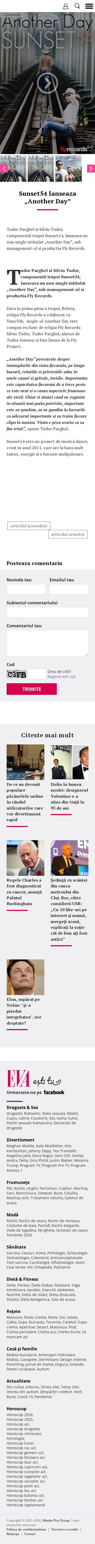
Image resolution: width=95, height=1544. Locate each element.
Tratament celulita (47, 1197)
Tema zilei (70, 1386)
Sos (62, 1317)
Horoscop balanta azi (25, 1495)
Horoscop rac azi (21, 1447)
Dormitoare (49, 1359)
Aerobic (34, 1289)
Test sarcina (17, 1262)
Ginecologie (77, 1252)
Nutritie (13, 1294)
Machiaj (81, 1188)
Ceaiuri (27, 1252)
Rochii (19, 1188)
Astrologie (15, 1438)
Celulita (71, 1193)
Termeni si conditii (64, 1529)
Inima (41, 1252)
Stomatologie (18, 1257)
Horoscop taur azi (22, 1462)
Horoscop (16, 1409)
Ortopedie (43, 1267)
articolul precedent (29, 526)
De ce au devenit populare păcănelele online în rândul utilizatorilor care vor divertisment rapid (25, 802)
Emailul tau (62, 580)
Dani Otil (62, 1155)
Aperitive (27, 1327)
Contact (30, 1534)
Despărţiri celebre (56, 1391)
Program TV (30, 1165)
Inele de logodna (21, 1230)
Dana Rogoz (42, 1155)
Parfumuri (49, 1188)
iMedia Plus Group (55, 1520)
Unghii (32, 1188)
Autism (43, 1368)
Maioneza (58, 1327)
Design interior (73, 1359)
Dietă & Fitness (22, 1279)
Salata (72, 1317)
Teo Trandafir (65, 1150)
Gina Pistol (39, 1160)
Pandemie (43, 1396)
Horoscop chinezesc (24, 1433)
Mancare (14, 1317)
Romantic (32, 1113)
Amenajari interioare (56, 1354)
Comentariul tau (24, 626)
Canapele (28, 1359)
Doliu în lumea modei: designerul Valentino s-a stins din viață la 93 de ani (69, 796)
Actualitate (18, 1381)
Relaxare (62, 1285)
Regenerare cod (61, 676)
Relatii (72, 1113)
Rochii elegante (65, 1225)
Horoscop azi (18, 1424)
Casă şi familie (22, 1349)
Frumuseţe (18, 1182)
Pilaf (72, 1327)
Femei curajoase (21, 1368)
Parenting (15, 1364)
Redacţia (13, 1534)
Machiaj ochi (18, 1197)
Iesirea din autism (23, 1391)
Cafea (12, 1322)
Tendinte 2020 (19, 1234)
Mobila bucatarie (22, 1354)
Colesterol (40, 1257)
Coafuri (65, 1188)
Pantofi (44, 1225)
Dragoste (14, 1113)
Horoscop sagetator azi (27, 1476)
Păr (9, 1188)
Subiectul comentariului (32, 603)
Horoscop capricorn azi (27, 1466)
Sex (52, 1118)
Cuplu (12, 1118)
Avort (80, 1262)
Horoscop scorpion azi (26, 1471)
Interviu (32, 1386)
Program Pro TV (55, 1165)
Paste (28, 1317)
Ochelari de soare (72, 1230)
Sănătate (16, 1247)
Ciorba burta (69, 1331)
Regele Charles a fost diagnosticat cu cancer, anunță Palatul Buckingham (24, 892)
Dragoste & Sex (22, 1107)
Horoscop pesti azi (23, 1485)
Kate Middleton (49, 1145)
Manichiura (26, 1193)
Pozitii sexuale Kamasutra (29, 1122)
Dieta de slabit (35, 1294)
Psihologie (56, 1252)
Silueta (13, 1299)
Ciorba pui (47, 1331)
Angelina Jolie (19, 1155)
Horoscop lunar (20, 1443)
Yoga (76, 1285)
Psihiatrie (62, 1267)
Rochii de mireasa (63, 1220)
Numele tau (19, 580)
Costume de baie (21, 1225)
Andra (12, 1160)
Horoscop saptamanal (26, 1504)
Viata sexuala (53, 1113)
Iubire (24, 1118)
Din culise (15, 1386)
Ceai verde (16, 1267)
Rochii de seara (32, 1220)
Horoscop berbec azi (25, 1500)
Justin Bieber (61, 1160)
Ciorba (40, 1317)
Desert (42, 1327)
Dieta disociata (62, 1294)
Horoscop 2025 (20, 1419)
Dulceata (36, 1322)
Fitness (23, 1285)
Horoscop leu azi (21, 1490)
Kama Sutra (67, 1118)
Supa (22, 1322)
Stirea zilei (50, 1386)
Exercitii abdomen (58, 1289)
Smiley (77, 1155)
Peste (53, 1317)
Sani (10, 1193)
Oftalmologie (62, 1262)
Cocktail (69, 1322)
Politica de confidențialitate (26, 1529)
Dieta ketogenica (35, 1299)
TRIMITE (31, 689)
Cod (11, 664)
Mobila (13, 1359)
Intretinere (16, 1289)
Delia (23, 1160)
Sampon (45, 1193)
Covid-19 (25, 1396)
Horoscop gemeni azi (25, 1452)
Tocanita (53, 1322)
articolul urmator (68, 534)
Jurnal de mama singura (46, 1364)
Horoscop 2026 (20, 1414)
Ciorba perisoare (21, 1331)
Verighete (46, 1230)
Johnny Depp (39, 1150)
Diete (11, 1285)
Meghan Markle (20, 1145)
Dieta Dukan (42, 1285)
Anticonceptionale (66, 1257)
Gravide (76, 1364)
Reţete (13, 1311)
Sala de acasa (63, 1299)
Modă (12, 1215)
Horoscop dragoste (23, 1428)
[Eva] (16, 6)
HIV (30, 1267)
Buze (58, 1193)
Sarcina (13, 1252)
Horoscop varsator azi (26, 1481)
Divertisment (20, 1140)
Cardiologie (40, 1262)
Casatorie (39, 1118)
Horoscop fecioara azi (26, 1457)
